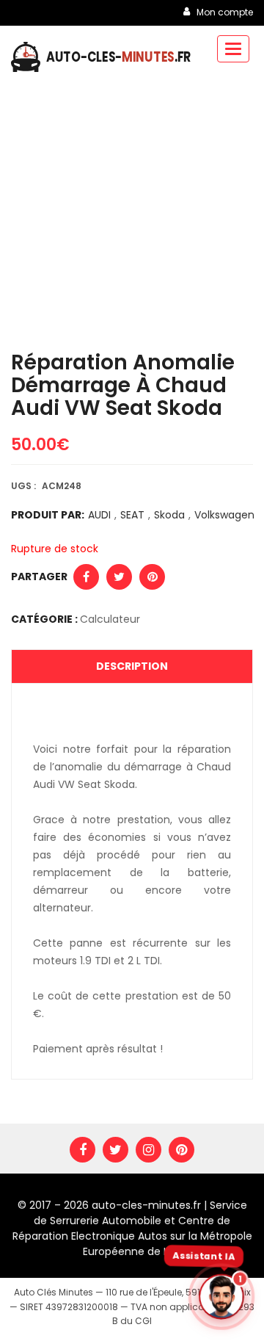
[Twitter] (115, 1150)
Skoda (169, 514)
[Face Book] (82, 1150)
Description (132, 666)
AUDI (99, 514)
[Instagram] (148, 1150)
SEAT (132, 514)
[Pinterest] (181, 1150)
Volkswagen (221, 514)
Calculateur (110, 619)
